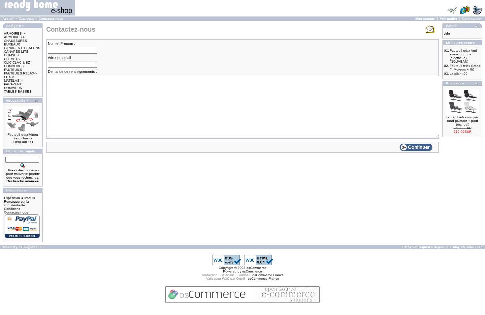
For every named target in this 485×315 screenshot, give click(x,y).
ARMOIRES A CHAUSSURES (15, 39)
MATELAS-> (13, 80)
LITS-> (9, 77)
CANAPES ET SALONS (22, 48)
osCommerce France (268, 275)
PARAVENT (12, 84)
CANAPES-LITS (16, 51)
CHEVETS (12, 59)
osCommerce (256, 268)
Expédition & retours (19, 198)
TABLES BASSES (18, 91)
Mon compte (425, 18)
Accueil (8, 18)
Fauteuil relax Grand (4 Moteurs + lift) (465, 67)
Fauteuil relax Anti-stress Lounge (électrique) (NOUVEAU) (464, 56)
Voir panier (448, 18)
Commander (472, 18)
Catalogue (26, 18)
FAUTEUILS (13, 70)
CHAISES (11, 55)
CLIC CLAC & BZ (17, 62)
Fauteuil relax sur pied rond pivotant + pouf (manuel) (462, 120)
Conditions (12, 209)
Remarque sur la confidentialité (16, 203)
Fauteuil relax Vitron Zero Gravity (23, 136)
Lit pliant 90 (459, 73)
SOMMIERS (13, 88)
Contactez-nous (51, 18)
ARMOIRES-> (14, 33)
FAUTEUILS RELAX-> (20, 73)
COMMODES (14, 66)
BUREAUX (12, 44)
